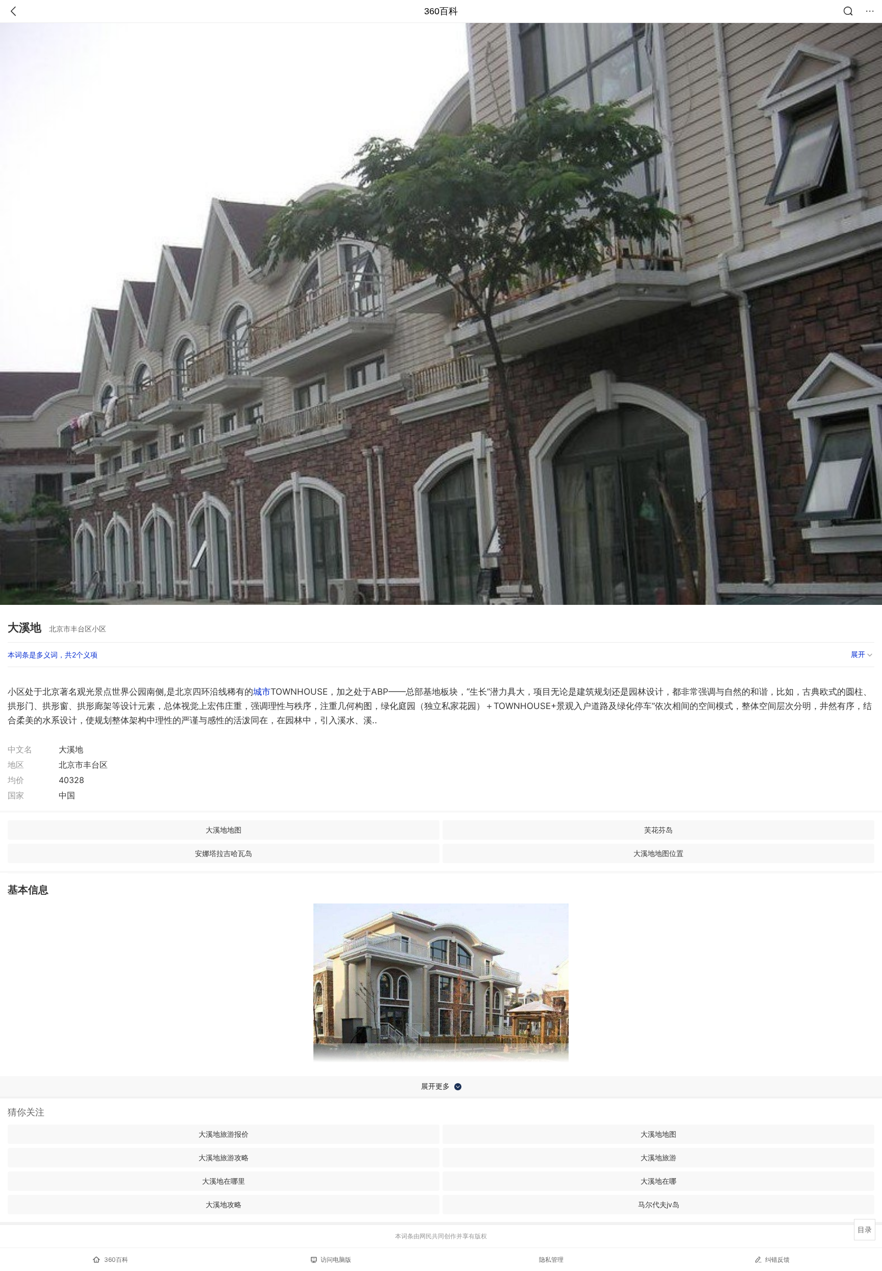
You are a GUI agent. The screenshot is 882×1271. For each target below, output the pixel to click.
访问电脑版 (336, 1259)
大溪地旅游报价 (224, 1134)
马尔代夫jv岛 (658, 1204)
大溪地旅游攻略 (224, 1157)
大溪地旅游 (658, 1157)
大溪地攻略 (223, 1204)
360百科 (441, 11)
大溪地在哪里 (223, 1181)
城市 (262, 692)
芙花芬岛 (658, 829)
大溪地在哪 (658, 1181)
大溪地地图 (223, 829)
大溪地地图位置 (658, 853)
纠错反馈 (777, 1259)
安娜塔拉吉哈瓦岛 (223, 853)
